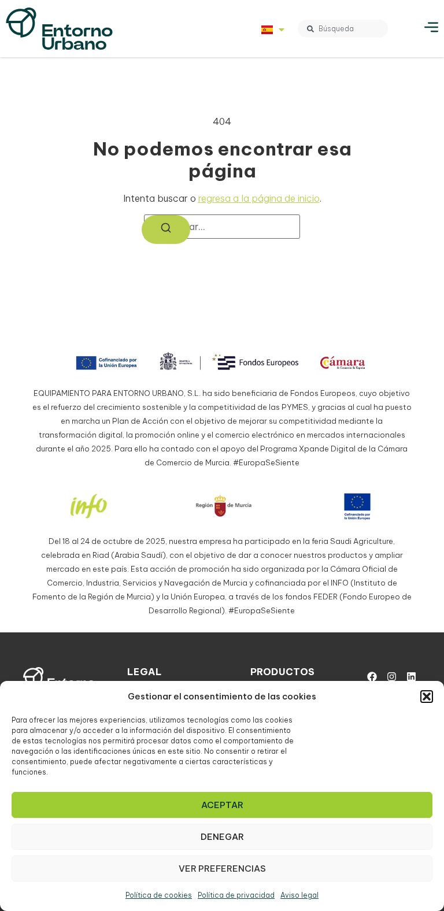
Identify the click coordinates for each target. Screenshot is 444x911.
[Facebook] (372, 677)
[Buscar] (166, 229)
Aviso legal (299, 895)
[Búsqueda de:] (222, 226)
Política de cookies (158, 895)
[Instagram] (391, 677)
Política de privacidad (236, 895)
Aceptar (222, 804)
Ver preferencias (222, 868)
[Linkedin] (411, 677)
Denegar (222, 836)
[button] (426, 696)
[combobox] (343, 29)
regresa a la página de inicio (259, 198)
